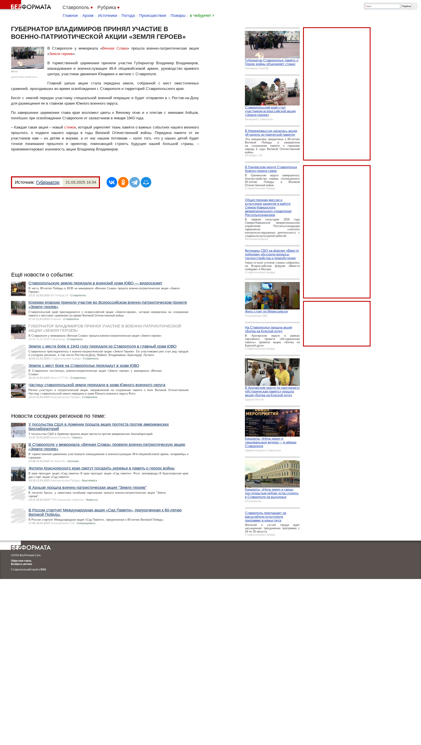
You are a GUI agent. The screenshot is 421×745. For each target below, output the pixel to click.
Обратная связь (21, 560)
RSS (43, 569)
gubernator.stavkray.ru (24, 77)
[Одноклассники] (123, 182)
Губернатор (47, 182)
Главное (70, 15)
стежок (70, 127)
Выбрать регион (21, 564)
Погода (128, 15)
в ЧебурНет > (202, 15)
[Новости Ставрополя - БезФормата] (26, 5)
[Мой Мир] (146, 182)
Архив (88, 15)
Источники (107, 15)
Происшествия (152, 15)
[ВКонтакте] (112, 182)
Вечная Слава (114, 48)
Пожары (178, 15)
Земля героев (61, 54)
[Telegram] (134, 182)
